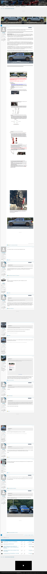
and (11, 308)
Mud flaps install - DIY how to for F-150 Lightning (10, 541)
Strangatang (3, 252)
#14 (33, 475)
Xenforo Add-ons (17, 572)
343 (4, 36)
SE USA (4, 38)
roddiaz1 (3, 283)
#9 (33, 382)
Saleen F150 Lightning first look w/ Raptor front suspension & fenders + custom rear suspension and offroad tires (10, 547)
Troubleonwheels (30, 544)
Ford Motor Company (29, 542)
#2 (33, 247)
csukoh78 (3, 23)
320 (4, 287)
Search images (23, 6)
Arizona (4, 333)
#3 (33, 262)
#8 (33, 356)
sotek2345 (3, 343)
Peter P (4, 548)
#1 (33, 27)
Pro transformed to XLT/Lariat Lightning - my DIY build (11, 553)
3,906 (4, 346)
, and (12, 488)
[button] (25, 5)
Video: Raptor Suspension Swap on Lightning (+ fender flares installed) (11, 550)
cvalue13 (4, 551)
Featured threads (11, 6)
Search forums (18, 6)
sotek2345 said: (10, 385)
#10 (33, 398)
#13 (33, 459)
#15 (33, 490)
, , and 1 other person (13, 275)
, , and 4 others (13, 532)
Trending (7, 6)
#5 (33, 295)
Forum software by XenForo (7, 572)
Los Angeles (2, 470)
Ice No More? (3, 361)
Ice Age (4, 542)
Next (7, 25)
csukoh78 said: (9, 325)
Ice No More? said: (10, 400)
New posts (3, 6)
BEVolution (3, 328)
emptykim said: (10, 493)
